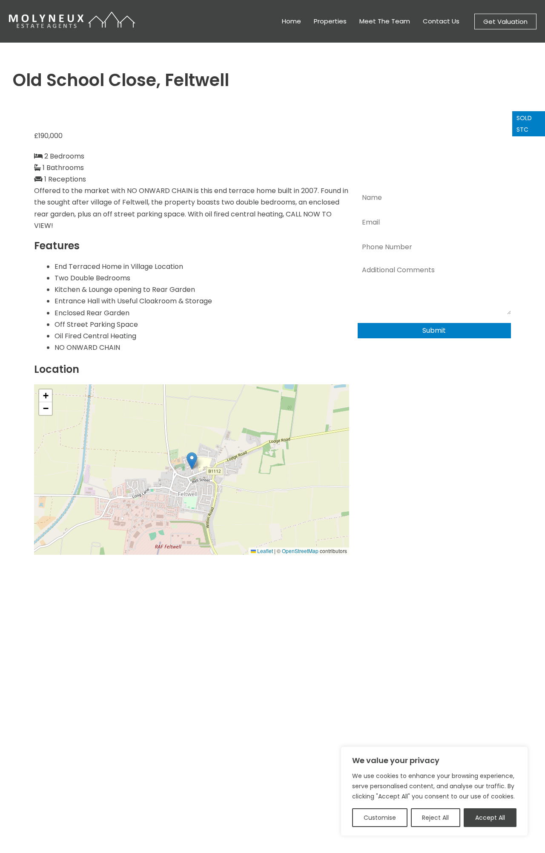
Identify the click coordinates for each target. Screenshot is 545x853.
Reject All (435, 817)
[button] (505, 21)
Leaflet (264, 550)
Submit (434, 330)
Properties (330, 21)
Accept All (490, 817)
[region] (434, 791)
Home (291, 21)
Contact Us (441, 21)
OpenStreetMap (300, 550)
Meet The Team (384, 21)
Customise (380, 817)
